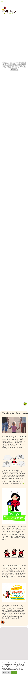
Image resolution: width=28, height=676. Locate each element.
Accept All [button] (14, 672)
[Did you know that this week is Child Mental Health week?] (14, 592)
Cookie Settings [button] (6, 672)
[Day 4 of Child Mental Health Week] (14, 460)
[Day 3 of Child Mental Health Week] (14, 506)
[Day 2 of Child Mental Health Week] (14, 553)
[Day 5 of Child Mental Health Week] (14, 425)
